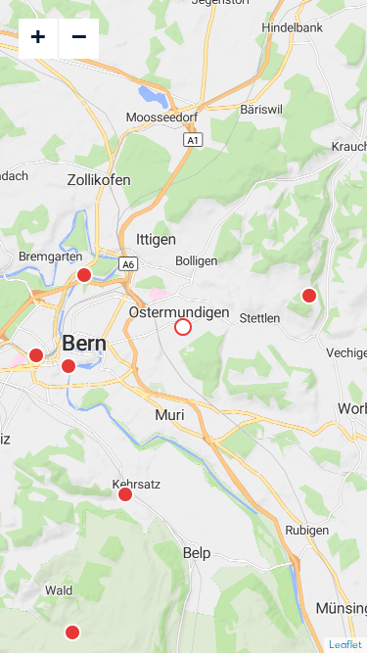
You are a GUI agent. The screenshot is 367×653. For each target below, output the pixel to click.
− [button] (79, 36)
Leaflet (345, 644)
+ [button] (38, 36)
